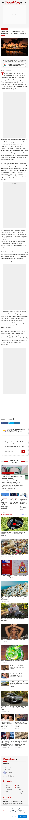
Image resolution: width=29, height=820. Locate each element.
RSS (13, 776)
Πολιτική (7, 787)
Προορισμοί (10, 419)
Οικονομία (8, 785)
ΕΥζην (18, 787)
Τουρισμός (20, 791)
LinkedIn (11, 776)
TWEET (12, 423)
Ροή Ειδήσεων (20, 793)
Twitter (7, 776)
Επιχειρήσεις (8, 789)
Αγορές (7, 791)
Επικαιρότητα (9, 793)
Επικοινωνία (8, 768)
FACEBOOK (5, 423)
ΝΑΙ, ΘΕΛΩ (23, 816)
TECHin (19, 785)
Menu (2, 2)
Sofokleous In (13, 2)
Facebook (4, 776)
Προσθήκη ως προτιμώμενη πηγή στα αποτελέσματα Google (15, 65)
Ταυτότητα (8, 766)
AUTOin (19, 789)
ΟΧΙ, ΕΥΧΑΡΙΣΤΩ (12, 816)
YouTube (9, 776)
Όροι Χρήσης (8, 770)
